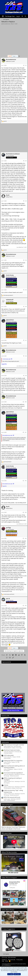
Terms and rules (11, 959)
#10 (26, 401)
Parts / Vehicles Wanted (9, 800)
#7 (26, 340)
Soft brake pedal (9, 755)
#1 (26, 65)
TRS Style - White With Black (9, 957)
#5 (26, 289)
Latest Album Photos (7, 910)
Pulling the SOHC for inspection (13, 760)
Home (6, 961)
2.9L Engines (7, 783)
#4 (26, 260)
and (7, 461)
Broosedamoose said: (7, 435)
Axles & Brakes (7, 758)
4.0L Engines (7, 763)
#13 (26, 512)
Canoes (6, 785)
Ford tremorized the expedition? (13, 773)
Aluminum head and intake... (12, 750)
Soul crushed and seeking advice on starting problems (14, 766)
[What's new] (22, 16)
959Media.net (8, 965)
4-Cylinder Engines (8, 753)
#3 (26, 201)
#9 (26, 375)
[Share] (24, 65)
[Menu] (3, 16)
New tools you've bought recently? (14, 745)
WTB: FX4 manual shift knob (12, 797)
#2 (26, 160)
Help (3, 961)
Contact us (4, 959)
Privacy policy (19, 959)
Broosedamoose (6, 24)
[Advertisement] (14, 39)
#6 (26, 306)
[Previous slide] (3, 917)
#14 (26, 538)
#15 (26, 605)
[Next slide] (24, 917)
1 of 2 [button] (9, 56)
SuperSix (4, 364)
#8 (26, 356)
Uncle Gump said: (6, 359)
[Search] (25, 16)
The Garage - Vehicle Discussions (11, 776)
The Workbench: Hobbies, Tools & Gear (13, 747)
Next (14, 56)
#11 (26, 432)
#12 (26, 480)
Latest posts (5, 742)
